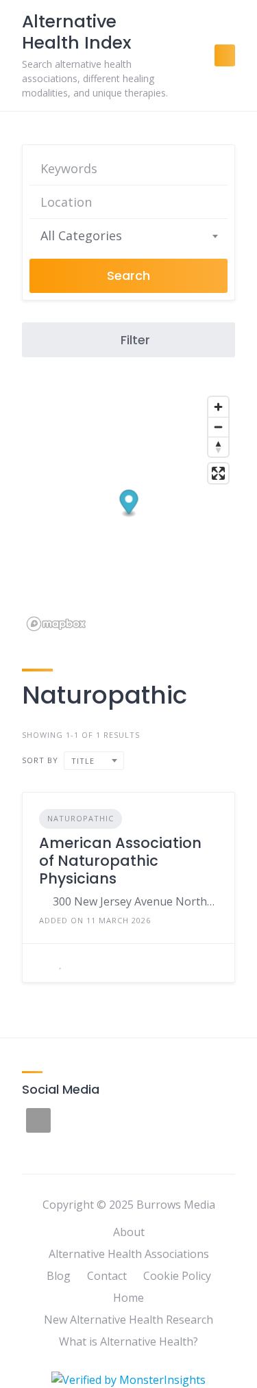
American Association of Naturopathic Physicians (120, 861)
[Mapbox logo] (56, 624)
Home (128, 1297)
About (129, 1231)
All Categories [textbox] (81, 235)
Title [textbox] (83, 761)
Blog (59, 1275)
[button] (129, 503)
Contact (107, 1275)
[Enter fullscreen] (218, 473)
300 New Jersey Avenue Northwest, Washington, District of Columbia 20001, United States (135, 901)
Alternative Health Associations (129, 1253)
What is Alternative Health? (128, 1341)
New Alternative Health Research (128, 1319)
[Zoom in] (218, 407)
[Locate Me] (211, 201)
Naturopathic (80, 818)
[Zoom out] (218, 427)
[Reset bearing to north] (218, 447)
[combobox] (128, 235)
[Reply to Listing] (43, 963)
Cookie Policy (177, 1275)
